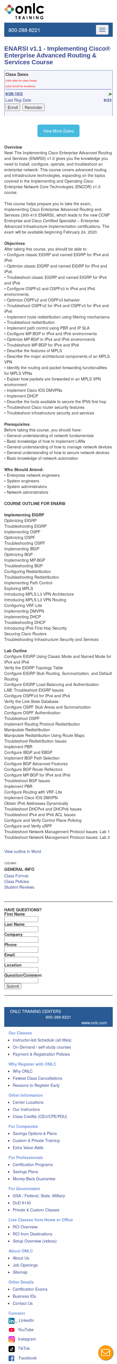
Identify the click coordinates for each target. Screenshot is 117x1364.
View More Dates (58, 131)
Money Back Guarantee (34, 1178)
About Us (21, 1258)
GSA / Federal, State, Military (39, 1195)
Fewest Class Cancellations (37, 1078)
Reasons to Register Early (36, 1085)
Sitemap (20, 1272)
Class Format (16, 875)
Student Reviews (19, 887)
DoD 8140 (22, 1202)
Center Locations (28, 1102)
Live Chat (105, 1352)
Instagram (27, 1339)
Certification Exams (30, 1289)
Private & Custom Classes (36, 1210)
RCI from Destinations (32, 1234)
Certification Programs (33, 1164)
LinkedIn (26, 1320)
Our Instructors (26, 1109)
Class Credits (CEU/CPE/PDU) (40, 1116)
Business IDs (24, 1296)
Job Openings (25, 1265)
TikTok (24, 1348)
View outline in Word (22, 851)
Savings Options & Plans (35, 1133)
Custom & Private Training (36, 1140)
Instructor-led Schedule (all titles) (42, 1040)
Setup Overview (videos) (35, 1241)
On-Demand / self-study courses (42, 1047)
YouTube (26, 1329)
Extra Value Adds (28, 1147)
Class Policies (16, 881)
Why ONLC (23, 1071)
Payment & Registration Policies (41, 1054)
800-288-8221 (24, 29)
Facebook (25, 1358)
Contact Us (23, 1303)
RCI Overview (25, 1227)
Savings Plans (25, 1171)
